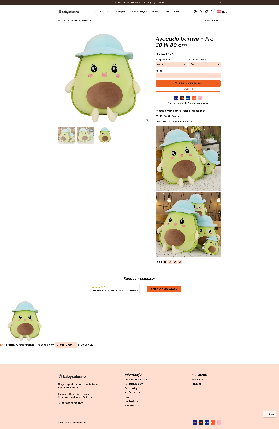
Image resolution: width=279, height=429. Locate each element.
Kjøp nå (188, 89)
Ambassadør (132, 405)
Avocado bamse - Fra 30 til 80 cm (77, 20)
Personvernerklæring (137, 379)
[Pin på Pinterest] (217, 20)
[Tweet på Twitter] (214, 20)
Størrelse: (197, 59)
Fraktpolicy (131, 388)
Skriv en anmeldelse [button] (164, 289)
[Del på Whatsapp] (220, 20)
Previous (62, 78)
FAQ (127, 396)
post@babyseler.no (71, 402)
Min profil (197, 383)
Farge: (163, 59)
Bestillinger (198, 379)
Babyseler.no (80, 422)
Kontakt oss (132, 401)
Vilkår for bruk (133, 392)
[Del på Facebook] (212, 20)
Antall (159, 70)
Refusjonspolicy (134, 383)
